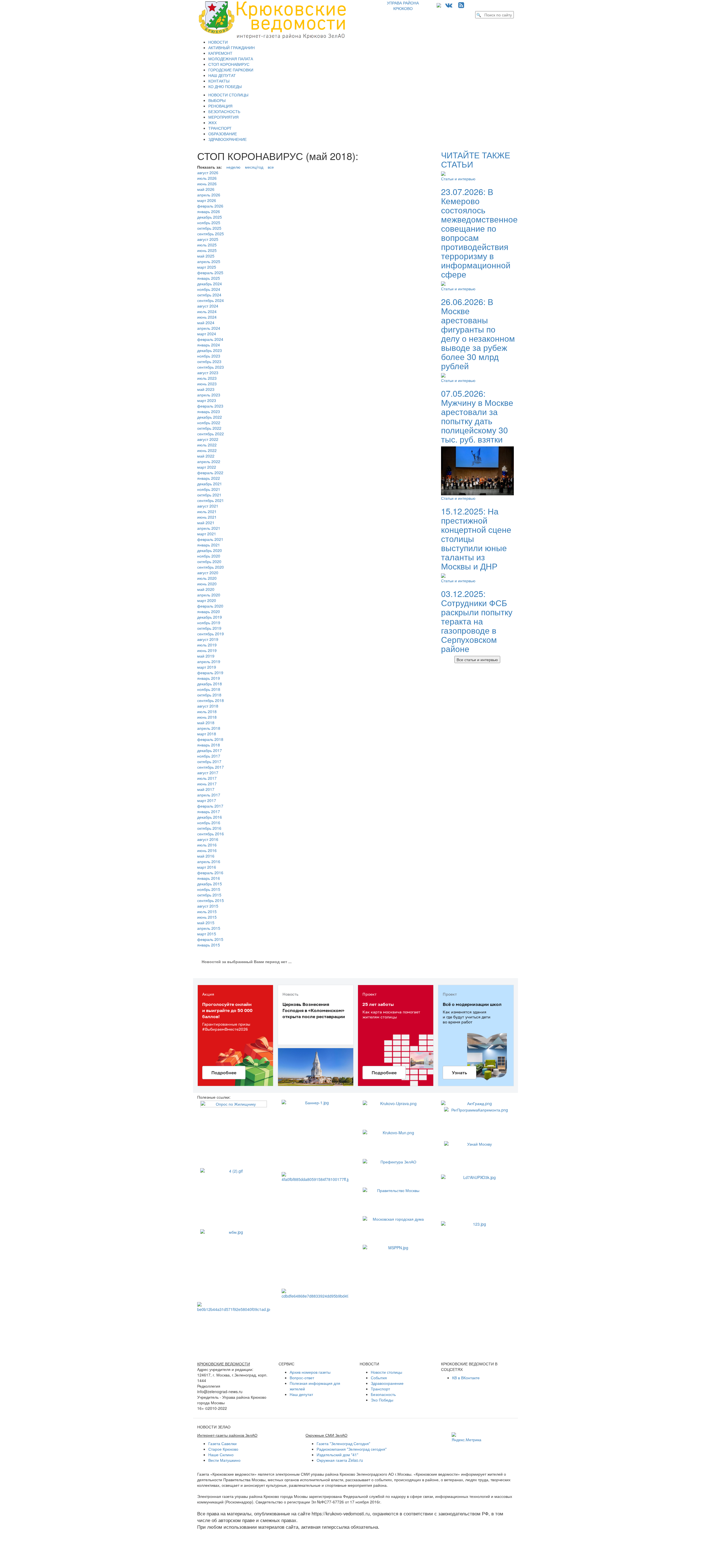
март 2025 (206, 267)
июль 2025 (207, 245)
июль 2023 (207, 378)
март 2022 (206, 467)
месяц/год (254, 167)
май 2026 (205, 189)
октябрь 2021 (209, 495)
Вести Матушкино (224, 1460)
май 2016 (205, 856)
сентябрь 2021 (210, 500)
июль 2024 (207, 311)
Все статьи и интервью (477, 659)
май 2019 (205, 656)
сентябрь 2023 (210, 367)
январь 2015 (208, 945)
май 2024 (205, 322)
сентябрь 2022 (210, 433)
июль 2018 (207, 711)
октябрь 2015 (209, 895)
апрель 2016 (208, 861)
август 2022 (207, 439)
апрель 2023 (208, 395)
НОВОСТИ (218, 42)
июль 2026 (207, 178)
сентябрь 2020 (210, 567)
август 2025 (207, 239)
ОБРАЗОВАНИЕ (222, 133)
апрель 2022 (208, 461)
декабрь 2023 (209, 350)
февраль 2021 (210, 539)
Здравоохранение (387, 1383)
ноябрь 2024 (208, 289)
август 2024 (207, 306)
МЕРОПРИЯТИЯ (223, 117)
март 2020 (206, 600)
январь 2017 (208, 811)
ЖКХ (212, 122)
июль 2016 (207, 845)
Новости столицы (386, 1372)
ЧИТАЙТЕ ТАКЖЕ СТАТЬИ (475, 159)
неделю (233, 167)
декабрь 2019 (209, 617)
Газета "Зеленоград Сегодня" (343, 1443)
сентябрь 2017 (210, 767)
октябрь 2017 (209, 761)
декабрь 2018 (209, 683)
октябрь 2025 (209, 228)
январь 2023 (208, 411)
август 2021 (207, 506)
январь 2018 (208, 745)
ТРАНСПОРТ (220, 128)
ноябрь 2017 (208, 756)
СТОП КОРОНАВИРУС (228, 64)
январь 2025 (208, 278)
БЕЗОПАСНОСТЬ (224, 111)
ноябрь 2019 (208, 622)
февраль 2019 (210, 672)
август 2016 (207, 839)
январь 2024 (208, 345)
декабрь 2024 (209, 283)
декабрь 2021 (209, 483)
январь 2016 (208, 878)
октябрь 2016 (209, 828)
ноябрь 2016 (208, 822)
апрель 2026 (208, 195)
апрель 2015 (208, 928)
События (379, 1377)
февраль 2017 (210, 806)
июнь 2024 (207, 317)
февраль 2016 (210, 872)
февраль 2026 (210, 206)
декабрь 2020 (209, 550)
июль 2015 (207, 911)
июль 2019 (207, 645)
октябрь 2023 (209, 361)
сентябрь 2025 (210, 233)
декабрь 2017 (209, 750)
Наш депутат (301, 1394)
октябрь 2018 (209, 695)
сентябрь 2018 (210, 700)
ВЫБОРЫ (217, 100)
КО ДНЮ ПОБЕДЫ (225, 86)
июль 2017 (207, 778)
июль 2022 (207, 445)
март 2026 (206, 200)
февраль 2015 (210, 939)
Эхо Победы (382, 1400)
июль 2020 (207, 578)
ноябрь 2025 (208, 222)
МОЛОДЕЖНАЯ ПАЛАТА (230, 58)
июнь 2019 (207, 650)
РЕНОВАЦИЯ (220, 106)
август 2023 (207, 372)
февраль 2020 (210, 606)
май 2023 (205, 389)
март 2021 (206, 533)
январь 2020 (208, 611)
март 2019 (206, 667)
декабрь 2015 (209, 883)
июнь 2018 (207, 717)
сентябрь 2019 (210, 633)
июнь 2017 (207, 783)
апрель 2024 (208, 328)
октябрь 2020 (209, 561)
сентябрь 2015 (210, 900)
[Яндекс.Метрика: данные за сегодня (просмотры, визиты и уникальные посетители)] (466, 1437)
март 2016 (206, 867)
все (271, 167)
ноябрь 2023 (208, 356)
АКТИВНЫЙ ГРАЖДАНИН (231, 47)
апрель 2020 (208, 595)
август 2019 (207, 639)
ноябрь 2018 (208, 689)
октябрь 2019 (209, 628)
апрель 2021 (208, 528)
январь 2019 (208, 678)
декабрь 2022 (209, 417)
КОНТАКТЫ (218, 81)
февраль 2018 (210, 739)
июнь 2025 (207, 250)
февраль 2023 (210, 406)
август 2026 (207, 172)
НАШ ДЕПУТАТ (222, 75)
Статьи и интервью (458, 178)
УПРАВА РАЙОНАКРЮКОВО (403, 5)
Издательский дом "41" (337, 1454)
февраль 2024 (210, 339)
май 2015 (205, 922)
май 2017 (205, 789)
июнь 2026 (207, 183)
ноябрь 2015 (208, 889)
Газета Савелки (222, 1443)
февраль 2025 (210, 272)
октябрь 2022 (209, 428)
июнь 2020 (207, 583)
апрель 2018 (208, 728)
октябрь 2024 (209, 295)
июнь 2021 (207, 517)
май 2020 (205, 589)
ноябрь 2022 (208, 422)
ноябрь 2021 (208, 489)
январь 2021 (208, 545)
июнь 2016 (207, 850)
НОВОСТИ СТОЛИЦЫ (228, 95)
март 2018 (206, 733)
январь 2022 (208, 478)
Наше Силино (221, 1454)
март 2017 (206, 800)
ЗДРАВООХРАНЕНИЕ (227, 139)
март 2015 (206, 933)
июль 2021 (207, 511)
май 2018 (205, 722)
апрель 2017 (208, 795)
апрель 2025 (208, 261)
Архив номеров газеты (310, 1372)
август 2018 (207, 706)
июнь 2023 (207, 383)
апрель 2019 (208, 661)
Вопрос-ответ (302, 1377)
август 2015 (207, 906)
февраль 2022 (210, 472)
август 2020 (207, 572)
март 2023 (206, 400)
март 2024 (206, 333)
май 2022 (205, 456)
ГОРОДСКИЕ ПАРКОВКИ (230, 70)
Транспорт (380, 1388)
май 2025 (205, 256)
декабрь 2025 (209, 217)
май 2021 (205, 522)
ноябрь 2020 (208, 556)
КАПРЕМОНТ (220, 53)
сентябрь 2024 (210, 300)
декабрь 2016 (209, 817)
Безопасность (383, 1394)
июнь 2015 (207, 917)
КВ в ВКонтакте (466, 1377)
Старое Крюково (223, 1449)
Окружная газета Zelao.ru (340, 1460)
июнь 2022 (207, 450)
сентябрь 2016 (210, 833)
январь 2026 (208, 211)
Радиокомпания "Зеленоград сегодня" (352, 1449)
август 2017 (207, 772)
